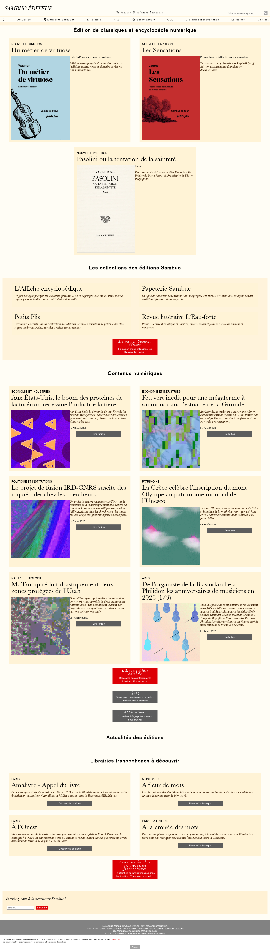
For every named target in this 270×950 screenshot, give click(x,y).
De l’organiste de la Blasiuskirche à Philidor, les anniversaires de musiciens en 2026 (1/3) (198, 591)
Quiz (170, 19)
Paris (15, 779)
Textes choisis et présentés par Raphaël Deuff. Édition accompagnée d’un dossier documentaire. (227, 66)
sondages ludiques (174, 929)
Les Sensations (161, 51)
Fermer (135, 947)
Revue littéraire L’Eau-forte (179, 317)
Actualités (24, 19)
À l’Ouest (24, 828)
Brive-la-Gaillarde (157, 821)
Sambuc (123, 934)
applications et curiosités (135, 929)
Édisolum (132, 934)
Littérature (94, 19)
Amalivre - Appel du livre (45, 786)
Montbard (150, 779)
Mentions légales (130, 926)
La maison (238, 19)
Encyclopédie (145, 19)
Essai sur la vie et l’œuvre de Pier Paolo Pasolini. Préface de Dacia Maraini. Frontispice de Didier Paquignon (164, 175)
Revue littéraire (151, 934)
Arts (117, 19)
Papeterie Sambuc (166, 289)
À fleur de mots (163, 786)
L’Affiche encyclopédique (49, 289)
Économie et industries (30, 391)
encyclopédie (156, 929)
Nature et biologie (26, 578)
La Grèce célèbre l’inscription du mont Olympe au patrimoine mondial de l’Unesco (194, 494)
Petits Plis (27, 317)
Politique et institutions (31, 481)
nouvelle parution (26, 44)
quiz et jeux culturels (110, 929)
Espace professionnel (157, 926)
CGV (143, 926)
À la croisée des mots (170, 828)
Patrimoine (150, 481)
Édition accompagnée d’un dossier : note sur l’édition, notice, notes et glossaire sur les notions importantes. (96, 66)
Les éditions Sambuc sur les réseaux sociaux (135, 931)
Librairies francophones (202, 19)
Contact (263, 19)
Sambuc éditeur (28, 9)
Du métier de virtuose (41, 51)
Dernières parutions (60, 19)
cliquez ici (115, 939)
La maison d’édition (111, 926)
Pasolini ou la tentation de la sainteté (126, 160)
